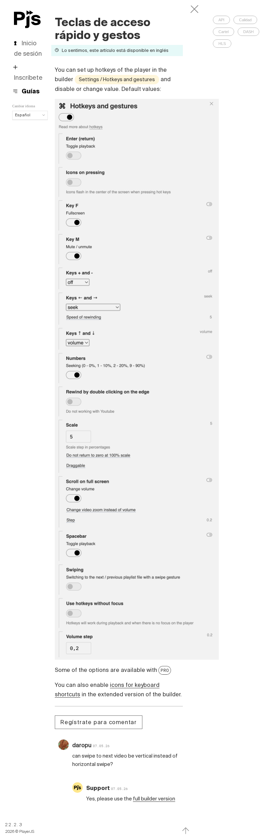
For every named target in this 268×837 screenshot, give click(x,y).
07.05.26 (101, 746)
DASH (248, 32)
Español (22, 115)
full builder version (154, 798)
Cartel (223, 32)
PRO (165, 670)
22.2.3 (14, 824)
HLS (222, 43)
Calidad (245, 20)
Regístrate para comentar (98, 722)
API (221, 20)
